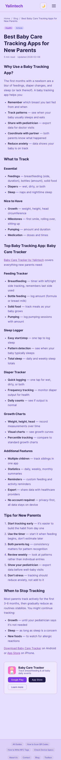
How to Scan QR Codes (37, 744)
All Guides (17, 744)
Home (7, 18)
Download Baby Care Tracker (22, 648)
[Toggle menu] (54, 6)
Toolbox (48, 757)
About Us (13, 757)
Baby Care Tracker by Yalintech (24, 260)
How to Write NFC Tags (18, 750)
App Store (13, 653)
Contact (26, 757)
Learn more (17, 687)
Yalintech (14, 6)
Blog (16, 18)
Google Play (17, 679)
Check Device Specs (43, 750)
